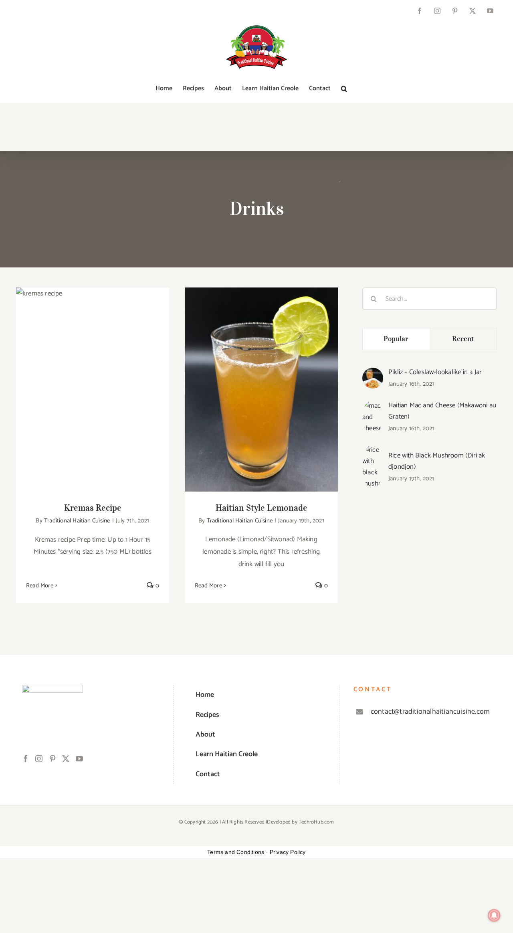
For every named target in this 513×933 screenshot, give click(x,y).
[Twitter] (65, 758)
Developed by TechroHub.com (300, 822)
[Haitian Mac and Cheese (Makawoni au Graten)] (372, 406)
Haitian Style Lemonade (261, 382)
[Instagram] (38, 758)
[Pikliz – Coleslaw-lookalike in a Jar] (372, 373)
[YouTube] (79, 758)
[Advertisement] (429, 568)
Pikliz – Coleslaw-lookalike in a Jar (435, 372)
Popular (396, 338)
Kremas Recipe (93, 382)
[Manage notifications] (494, 915)
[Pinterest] (52, 758)
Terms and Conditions (235, 852)
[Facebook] (25, 758)
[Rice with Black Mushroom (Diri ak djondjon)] (372, 450)
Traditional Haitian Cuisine (77, 521)
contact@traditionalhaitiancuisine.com (430, 712)
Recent (463, 338)
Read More (39, 586)
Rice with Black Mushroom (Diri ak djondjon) (436, 461)
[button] (344, 88)
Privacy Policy (288, 852)
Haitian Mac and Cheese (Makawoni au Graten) (442, 411)
